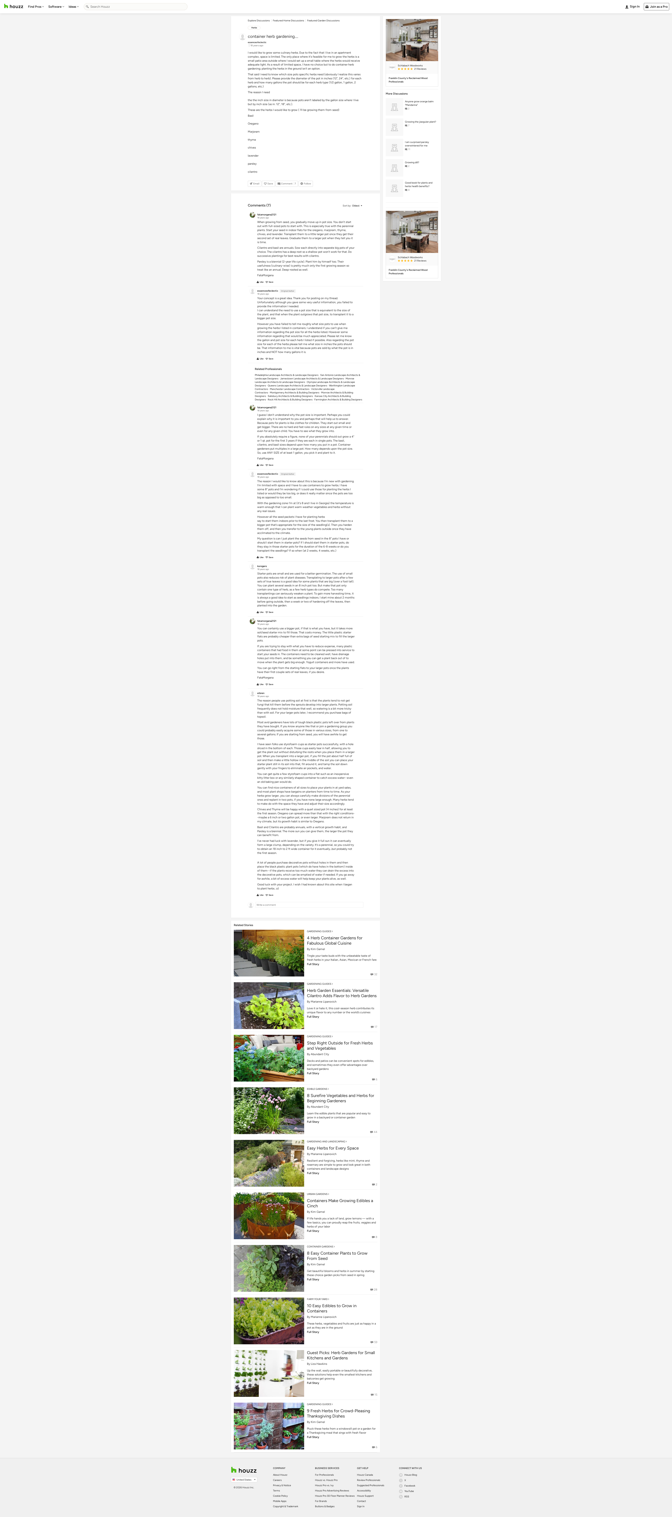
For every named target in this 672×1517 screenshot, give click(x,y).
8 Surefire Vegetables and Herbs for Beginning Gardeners (340, 1098)
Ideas (72, 7)
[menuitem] (36, 6)
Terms (276, 1490)
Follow (307, 183)
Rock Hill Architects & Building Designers (290, 399)
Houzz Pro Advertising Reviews (332, 1490)
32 (375, 974)
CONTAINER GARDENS (320, 1246)
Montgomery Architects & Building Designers (294, 392)
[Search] (87, 6)
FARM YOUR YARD (317, 1299)
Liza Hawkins (319, 1363)
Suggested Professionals (370, 1485)
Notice (287, 1485)
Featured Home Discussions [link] (288, 20)
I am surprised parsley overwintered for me (417, 144)
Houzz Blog (410, 1474)
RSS (406, 1496)
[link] (416, 69)
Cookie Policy (280, 1495)
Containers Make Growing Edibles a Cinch (340, 1203)
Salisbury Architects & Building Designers (290, 396)
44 (375, 1132)
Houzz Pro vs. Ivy (324, 1485)
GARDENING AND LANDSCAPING (326, 1141)
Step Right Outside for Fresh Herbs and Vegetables (340, 1045)
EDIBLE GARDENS (317, 1089)
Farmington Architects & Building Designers (338, 399)
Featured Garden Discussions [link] (323, 20)
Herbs (254, 27)
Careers (277, 1480)
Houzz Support (365, 1495)
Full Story (313, 964)
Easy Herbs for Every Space (333, 1148)
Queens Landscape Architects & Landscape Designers (297, 385)
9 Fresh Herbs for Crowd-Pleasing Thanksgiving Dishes (338, 1413)
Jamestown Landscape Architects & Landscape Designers (312, 378)
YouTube (409, 1491)
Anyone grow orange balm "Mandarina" (419, 103)
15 (375, 1394)
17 (375, 1026)
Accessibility (364, 1490)
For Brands (321, 1501)
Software (55, 7)
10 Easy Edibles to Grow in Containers (331, 1308)
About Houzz (280, 1474)
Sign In (361, 1506)
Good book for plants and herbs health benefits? (418, 184)
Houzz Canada (365, 1474)
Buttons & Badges (325, 1506)
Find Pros (34, 7)
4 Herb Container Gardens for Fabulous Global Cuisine (334, 940)
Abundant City (320, 1054)
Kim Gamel (318, 949)
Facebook (409, 1485)
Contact (361, 1501)
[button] (352, 205)
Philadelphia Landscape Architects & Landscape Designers (286, 375)
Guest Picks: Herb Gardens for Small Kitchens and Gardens (341, 1355)
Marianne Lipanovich (324, 1001)
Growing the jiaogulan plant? (420, 121)
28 (375, 1289)
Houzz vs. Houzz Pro (326, 1480)
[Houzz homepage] (13, 6)
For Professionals (324, 1474)
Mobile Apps (279, 1501)
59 (375, 1342)
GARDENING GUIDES (319, 931)
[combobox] (135, 6)
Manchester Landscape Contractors (289, 389)
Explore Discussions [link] (259, 20)
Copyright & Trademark (285, 1506)
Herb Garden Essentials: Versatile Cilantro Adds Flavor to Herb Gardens (342, 993)
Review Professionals (368, 1480)
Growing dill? (412, 162)
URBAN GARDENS (317, 1194)
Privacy (277, 1485)
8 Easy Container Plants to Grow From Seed (337, 1256)
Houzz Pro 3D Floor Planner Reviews (335, 1495)
